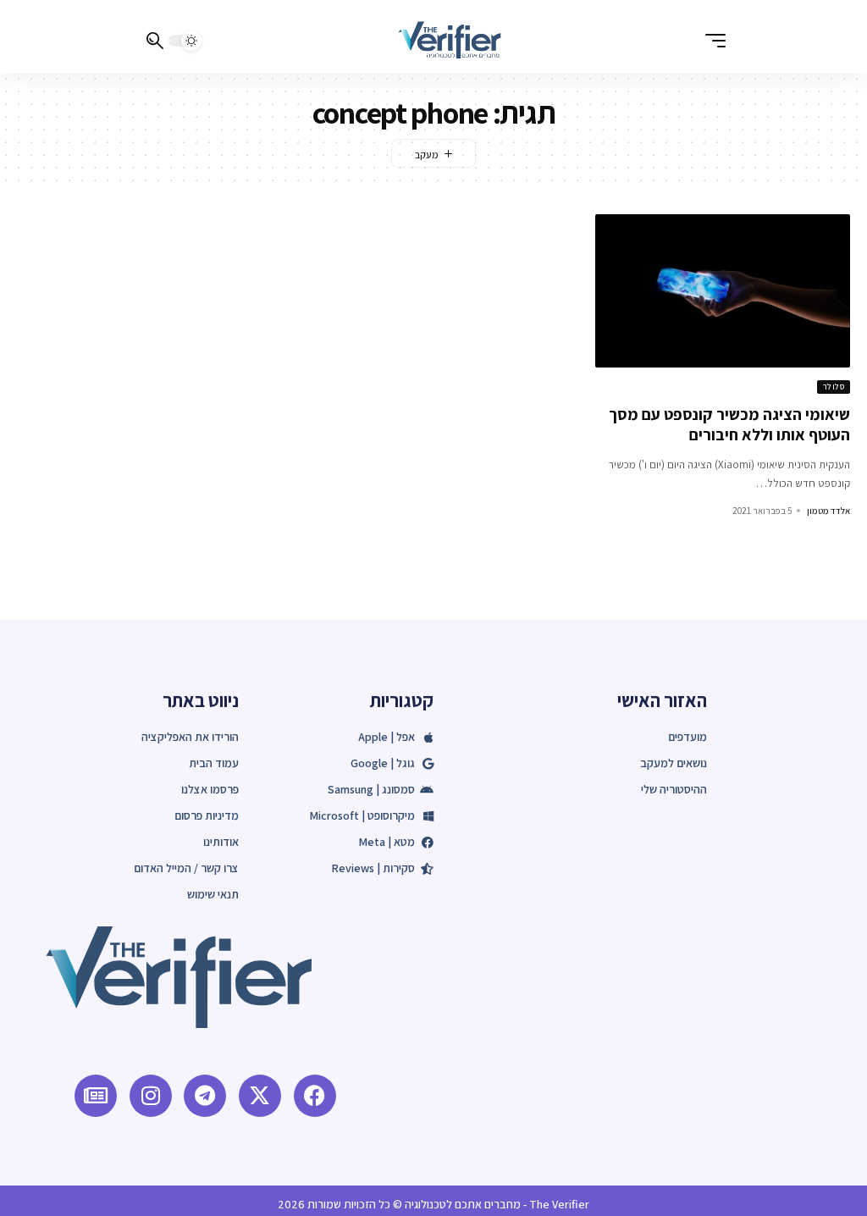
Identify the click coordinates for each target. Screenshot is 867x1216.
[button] (711, 40)
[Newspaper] (96, 1096)
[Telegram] (205, 1096)
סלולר (834, 386)
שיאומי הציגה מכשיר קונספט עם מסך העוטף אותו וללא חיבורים (729, 424)
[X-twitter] (260, 1096)
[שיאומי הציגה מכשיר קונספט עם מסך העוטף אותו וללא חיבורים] (722, 291)
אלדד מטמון (828, 511)
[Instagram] (151, 1096)
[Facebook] (315, 1096)
